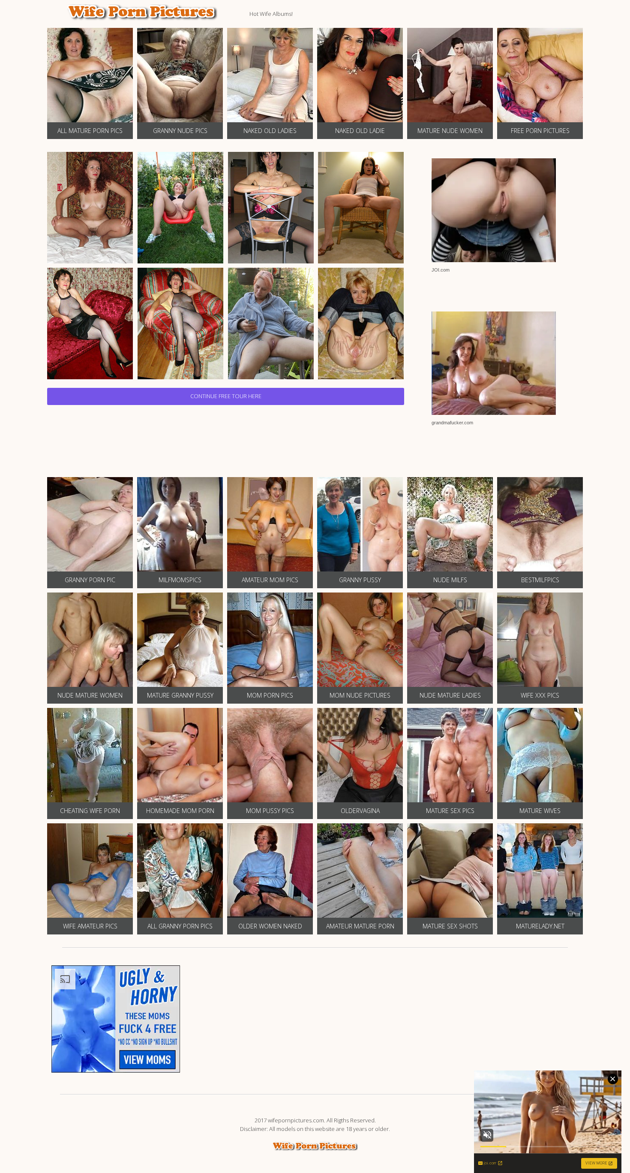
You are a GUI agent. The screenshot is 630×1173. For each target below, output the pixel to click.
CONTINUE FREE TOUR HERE (225, 396)
